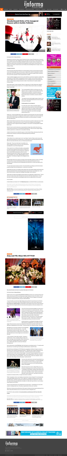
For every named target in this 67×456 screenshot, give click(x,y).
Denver (19, 189)
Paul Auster (17, 190)
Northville (9, 399)
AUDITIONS (6, 9)
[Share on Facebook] (13, 53)
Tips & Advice (21, 9)
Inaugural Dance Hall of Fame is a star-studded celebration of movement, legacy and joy (37, 416)
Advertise (43, 9)
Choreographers (51, 81)
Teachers (50, 79)
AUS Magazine (55, 9)
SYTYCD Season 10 (26, 399)
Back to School (51, 73)
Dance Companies (51, 83)
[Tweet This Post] (19, 53)
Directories (49, 9)
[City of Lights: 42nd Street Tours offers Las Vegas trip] (25, 414)
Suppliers (50, 75)
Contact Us (37, 9)
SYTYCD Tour (39, 399)
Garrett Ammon (36, 189)
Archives (55, 455)
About (47, 455)
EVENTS (10, 9)
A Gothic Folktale (16, 188)
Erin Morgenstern (29, 189)
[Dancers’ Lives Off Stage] (38, 205)
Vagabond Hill (37, 190)
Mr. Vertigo (12, 190)
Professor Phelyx (23, 190)
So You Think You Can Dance (17, 399)
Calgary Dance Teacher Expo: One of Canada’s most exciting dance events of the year (12, 416)
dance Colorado (14, 189)
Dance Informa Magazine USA (40, 455)
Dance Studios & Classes (53, 71)
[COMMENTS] (37, 53)
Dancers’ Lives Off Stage (36, 206)
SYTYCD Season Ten (33, 399)
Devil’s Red (23, 189)
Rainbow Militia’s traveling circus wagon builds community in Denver (12, 207)
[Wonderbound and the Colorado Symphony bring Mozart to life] (25, 205)
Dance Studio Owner (30, 9)
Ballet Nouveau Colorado (33, 188)
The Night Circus (30, 190)
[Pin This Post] (25, 53)
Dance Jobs (50, 85)
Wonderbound (10, 191)
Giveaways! (15, 9)
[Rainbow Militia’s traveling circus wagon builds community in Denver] (12, 205)
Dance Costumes (51, 77)
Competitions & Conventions (54, 69)
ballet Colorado (24, 188)
